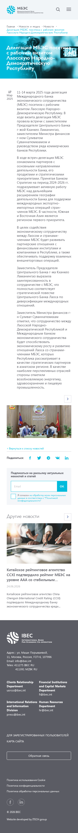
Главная (11, 26)
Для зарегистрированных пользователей (38, 735)
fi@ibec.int (53, 688)
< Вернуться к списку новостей (25, 448)
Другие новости (23, 515)
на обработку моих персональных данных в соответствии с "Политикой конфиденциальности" (42, 497)
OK (62, 486)
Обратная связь (38, 755)
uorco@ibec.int (20, 686)
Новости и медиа (29, 26)
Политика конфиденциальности (26, 785)
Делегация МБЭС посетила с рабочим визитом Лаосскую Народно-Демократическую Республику (37, 30)
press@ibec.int (22, 708)
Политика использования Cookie (26, 780)
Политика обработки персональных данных (33, 791)
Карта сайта (15, 741)
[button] (68, 399)
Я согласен (42, 497)
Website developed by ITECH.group (27, 819)
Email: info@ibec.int (19, 661)
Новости (49, 26)
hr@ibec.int (51, 706)
